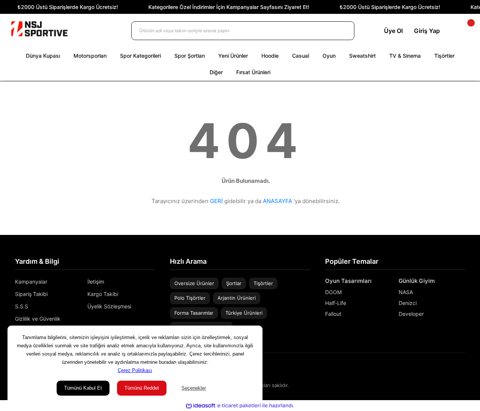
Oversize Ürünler (194, 283)
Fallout (333, 314)
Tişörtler (263, 283)
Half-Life (335, 303)
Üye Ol (393, 30)
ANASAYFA (277, 201)
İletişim (95, 281)
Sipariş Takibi (31, 294)
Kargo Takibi (102, 294)
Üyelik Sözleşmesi (109, 306)
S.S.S (21, 306)
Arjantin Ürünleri (237, 298)
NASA (406, 292)
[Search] (341, 30)
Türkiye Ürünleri (243, 313)
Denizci (408, 303)
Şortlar (234, 283)
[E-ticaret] (239, 405)
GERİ (216, 201)
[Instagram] (451, 369)
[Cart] (464, 30)
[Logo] (39, 28)
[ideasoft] (201, 405)
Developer (411, 314)
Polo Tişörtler (190, 298)
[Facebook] (462, 369)
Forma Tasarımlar (193, 313)
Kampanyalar (31, 281)
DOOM (333, 292)
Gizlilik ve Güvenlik (37, 318)
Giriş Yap (427, 30)
